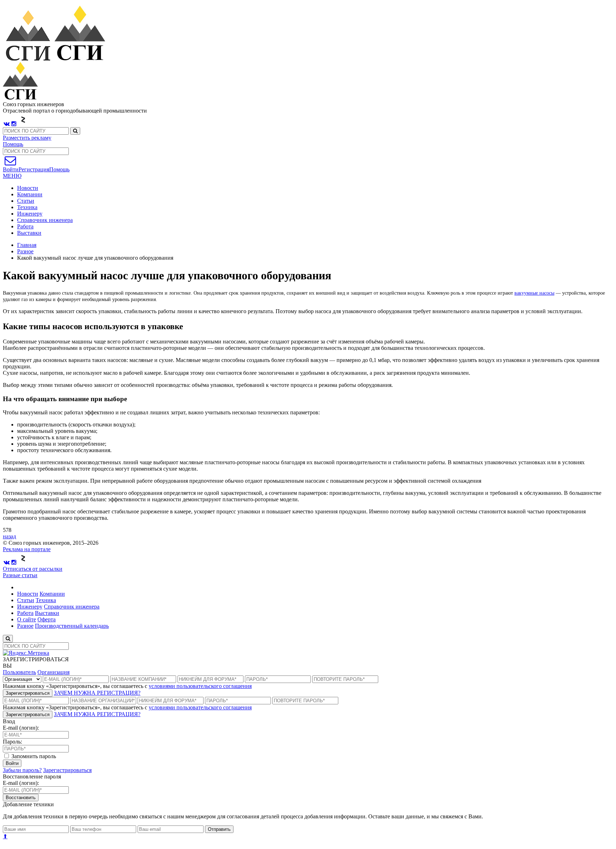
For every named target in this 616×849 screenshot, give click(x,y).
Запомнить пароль (33, 756)
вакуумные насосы (534, 293)
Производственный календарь (72, 626)
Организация (53, 672)
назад (9, 536)
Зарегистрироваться (28, 693)
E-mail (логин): (21, 728)
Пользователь (19, 672)
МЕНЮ (12, 176)
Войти (12, 763)
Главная (26, 245)
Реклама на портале (27, 549)
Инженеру (29, 214)
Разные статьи (20, 575)
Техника (27, 207)
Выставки (29, 233)
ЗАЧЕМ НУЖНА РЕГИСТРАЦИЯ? (97, 693)
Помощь (13, 144)
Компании (29, 194)
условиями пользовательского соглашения (200, 686)
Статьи (25, 201)
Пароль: (12, 742)
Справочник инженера (45, 220)
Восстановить (21, 797)
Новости (27, 188)
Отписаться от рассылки (32, 569)
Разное (25, 251)
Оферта (46, 619)
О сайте (26, 619)
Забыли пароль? (22, 770)
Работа (25, 226)
